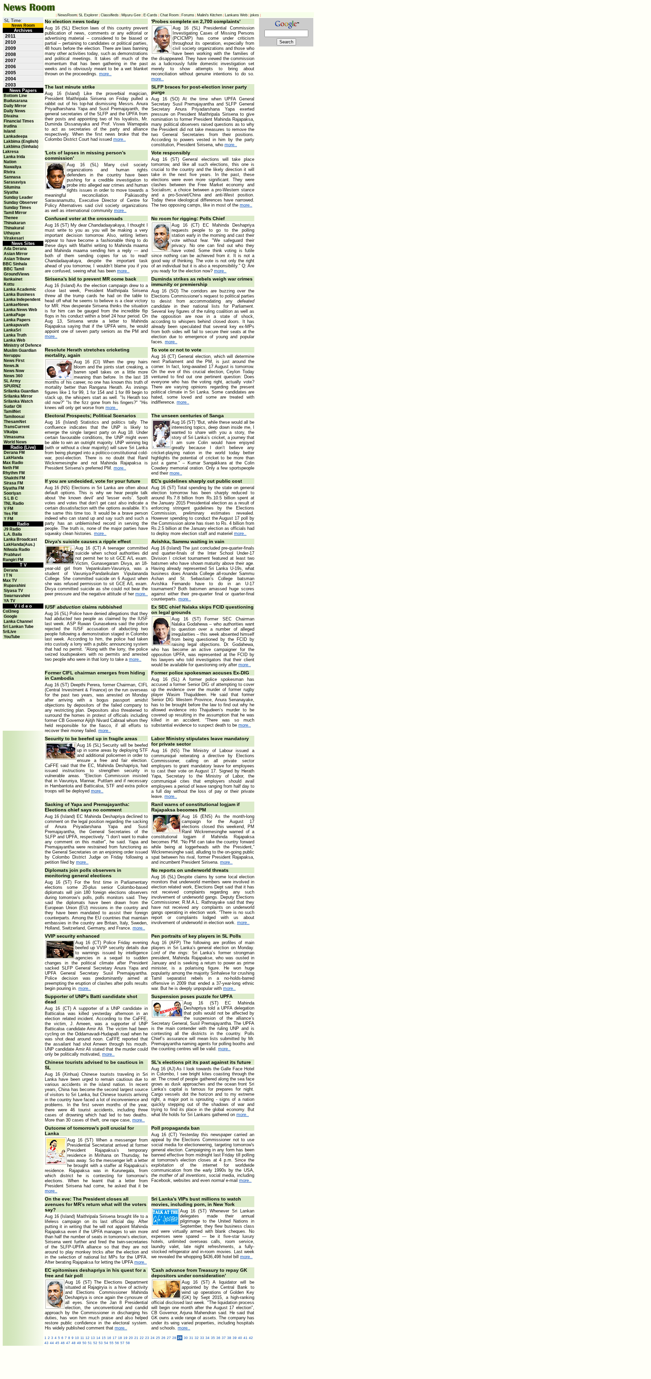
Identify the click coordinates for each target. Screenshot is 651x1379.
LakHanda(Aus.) (19, 544)
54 (106, 1343)
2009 (10, 48)
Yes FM (11, 513)
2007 (10, 60)
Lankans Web (236, 15)
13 (93, 1338)
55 (112, 1343)
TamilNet (12, 411)
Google (10, 616)
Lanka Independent (22, 299)
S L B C (11, 498)
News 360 (13, 376)
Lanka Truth (15, 335)
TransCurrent (16, 426)
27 (169, 1338)
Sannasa (12, 177)
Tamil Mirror (15, 212)
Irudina (10, 126)
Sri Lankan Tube (18, 626)
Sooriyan (12, 493)
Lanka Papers (17, 320)
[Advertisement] (23, 654)
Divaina (11, 116)
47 (68, 1343)
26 (163, 1338)
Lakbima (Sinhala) (21, 146)
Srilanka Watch (18, 401)
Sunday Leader (18, 197)
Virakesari (14, 238)
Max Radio (13, 462)
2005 (10, 72)
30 (186, 1338)
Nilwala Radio (17, 549)
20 (131, 1338)
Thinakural (14, 228)
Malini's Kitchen (209, 15)
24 (153, 1338)
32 (197, 1338)
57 (122, 1343)
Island (9, 131)
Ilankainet (13, 279)
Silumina (12, 187)
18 (120, 1338)
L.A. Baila (13, 534)
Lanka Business (19, 294)
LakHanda (13, 457)
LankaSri (12, 330)
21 (136, 1338)
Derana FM (14, 452)
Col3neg (11, 611)
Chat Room (169, 15)
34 (207, 1338)
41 (245, 1338)
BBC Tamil (14, 269)
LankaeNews (16, 304)
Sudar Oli (12, 406)
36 (218, 1338)
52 (95, 1343)
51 (90, 1343)
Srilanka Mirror (18, 396)
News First (14, 360)
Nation (10, 161)
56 (117, 1343)
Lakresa (11, 151)
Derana (10, 570)
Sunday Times (17, 207)
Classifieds (110, 15)
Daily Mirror (15, 105)
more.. (105, 73)
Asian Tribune (17, 258)
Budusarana (15, 100)
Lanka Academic (20, 289)
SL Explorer (88, 15)
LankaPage (14, 314)
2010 (10, 42)
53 (101, 1343)
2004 (10, 78)
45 (57, 1343)
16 (109, 1338)
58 (128, 1343)
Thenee (11, 217)
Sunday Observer (21, 202)
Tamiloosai (14, 416)
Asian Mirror (16, 253)
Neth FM (11, 467)
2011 (10, 36)
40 (240, 1338)
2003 (10, 85)
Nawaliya (12, 167)
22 (142, 1338)
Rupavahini (14, 585)
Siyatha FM (13, 488)
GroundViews (16, 274)
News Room (23, 25)
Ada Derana (15, 248)
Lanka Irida (14, 156)
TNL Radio (14, 503)
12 (87, 1338)
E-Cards (150, 15)
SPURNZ (12, 386)
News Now (14, 370)
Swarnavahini (17, 595)
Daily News (14, 111)
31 (191, 1338)
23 (147, 1338)
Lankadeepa (15, 136)
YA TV (9, 600)
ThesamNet (15, 421)
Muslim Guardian (20, 350)
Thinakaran (14, 223)
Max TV (10, 580)
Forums (187, 15)
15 (104, 1338)
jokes (254, 15)
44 (52, 1343)
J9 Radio (12, 529)
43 (46, 1343)
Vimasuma (14, 437)
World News (15, 442)
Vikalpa (11, 431)
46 (63, 1343)
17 (115, 1338)
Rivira (9, 172)
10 (77, 1338)
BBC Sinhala (15, 264)
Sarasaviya (15, 182)
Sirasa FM (13, 483)
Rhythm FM (14, 473)
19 (125, 1338)
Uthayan (12, 233)
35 (213, 1338)
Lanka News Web (20, 309)
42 (251, 1338)
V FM (8, 508)
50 (84, 1343)
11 (82, 1338)
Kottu (9, 284)
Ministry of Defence (22, 345)
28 (174, 1338)
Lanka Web (14, 340)
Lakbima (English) (21, 141)
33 (202, 1338)
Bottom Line (15, 95)
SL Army (12, 381)
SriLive (9, 631)
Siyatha (11, 192)
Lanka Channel (18, 621)
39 (235, 1338)
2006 (10, 66)
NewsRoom (67, 15)
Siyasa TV (13, 590)
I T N (7, 575)
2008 (10, 54)
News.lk (11, 365)
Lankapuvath (16, 325)
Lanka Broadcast (20, 539)
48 (74, 1343)
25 (158, 1338)
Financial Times (19, 121)
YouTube (12, 636)
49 (79, 1343)
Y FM (8, 518)
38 (229, 1338)
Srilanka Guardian (21, 391)
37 (224, 1338)
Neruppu (12, 355)
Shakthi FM (14, 478)
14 (98, 1338)
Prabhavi (12, 554)
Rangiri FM (13, 559)
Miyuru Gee (131, 15)
